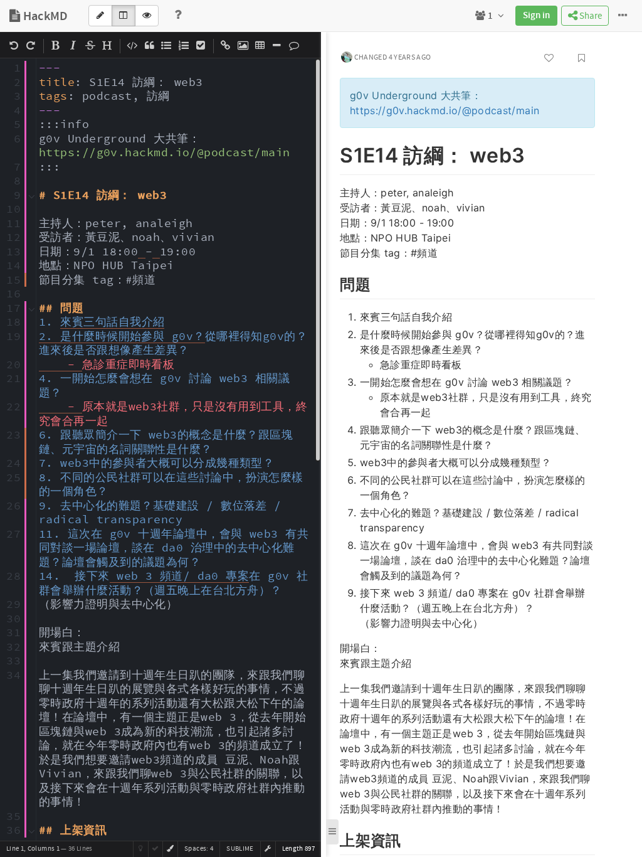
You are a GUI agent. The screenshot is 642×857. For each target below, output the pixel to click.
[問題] (333, 282)
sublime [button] (239, 848)
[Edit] (100, 15)
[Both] (123, 15)
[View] (147, 15)
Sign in (536, 15)
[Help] (178, 16)
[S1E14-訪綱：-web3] (333, 153)
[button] (267, 848)
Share (589, 16)
